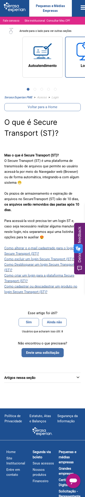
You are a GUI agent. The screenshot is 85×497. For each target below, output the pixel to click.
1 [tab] (29, 90)
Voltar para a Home (42, 107)
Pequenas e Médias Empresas (50, 8)
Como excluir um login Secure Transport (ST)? (39, 259)
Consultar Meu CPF (58, 20)
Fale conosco (11, 20)
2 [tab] (36, 90)
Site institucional (34, 20)
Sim (29, 322)
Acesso (42, 97)
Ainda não (54, 322)
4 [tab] (49, 90)
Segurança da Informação (67, 418)
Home (11, 452)
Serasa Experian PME (18, 97)
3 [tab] (42, 90)
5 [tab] (56, 90)
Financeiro (41, 481)
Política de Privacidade (13, 418)
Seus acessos (43, 463)
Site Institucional (15, 461)
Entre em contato (13, 472)
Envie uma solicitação (42, 353)
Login (54, 97)
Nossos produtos (39, 472)
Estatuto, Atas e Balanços (40, 418)
